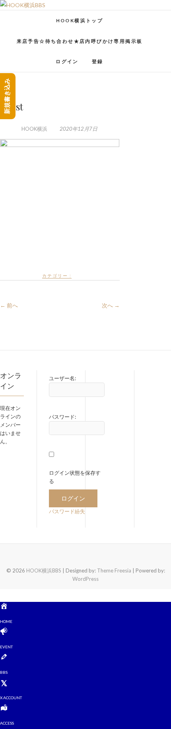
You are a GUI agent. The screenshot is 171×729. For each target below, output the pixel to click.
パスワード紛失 (67, 511)
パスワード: (62, 417)
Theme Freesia (114, 570)
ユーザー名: (62, 378)
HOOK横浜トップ (79, 20)
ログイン (67, 61)
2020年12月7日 (77, 129)
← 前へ (9, 305)
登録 (97, 61)
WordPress (85, 579)
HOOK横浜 (34, 129)
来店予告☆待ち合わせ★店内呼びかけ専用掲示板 (80, 41)
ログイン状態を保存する (75, 477)
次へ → (111, 305)
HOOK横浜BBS (32, 16)
